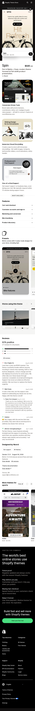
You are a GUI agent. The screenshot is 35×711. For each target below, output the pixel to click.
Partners (20, 668)
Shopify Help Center (8, 665)
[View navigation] (31, 2)
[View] (15, 319)
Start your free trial (17, 620)
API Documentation (8, 668)
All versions (15, 461)
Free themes (22, 645)
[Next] (31, 303)
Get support (7, 449)
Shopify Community (8, 672)
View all (20, 484)
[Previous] (27, 303)
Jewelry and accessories (6, 649)
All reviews (6, 358)
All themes (17, 449)
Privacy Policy (6, 694)
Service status (22, 675)
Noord (6, 76)
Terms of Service (7, 690)
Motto (10, 69)
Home (4, 654)
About (20, 665)
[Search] (27, 2)
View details (6, 461)
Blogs (4, 675)
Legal (19, 672)
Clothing (4, 642)
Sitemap (4, 703)
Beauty (4, 645)
